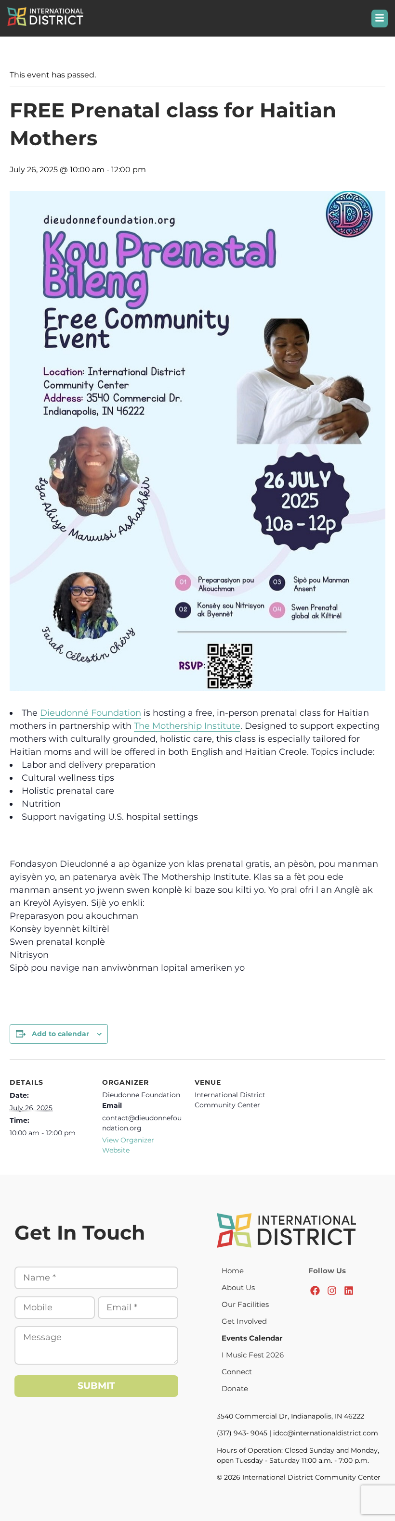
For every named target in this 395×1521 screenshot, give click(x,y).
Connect (237, 1371)
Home (233, 1270)
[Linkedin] (349, 1290)
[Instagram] (332, 1290)
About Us (238, 1287)
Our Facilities (245, 1304)
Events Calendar (252, 1338)
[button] (379, 18)
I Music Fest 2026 (253, 1354)
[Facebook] (315, 1290)
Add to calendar (60, 1033)
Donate (235, 1388)
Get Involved (244, 1321)
